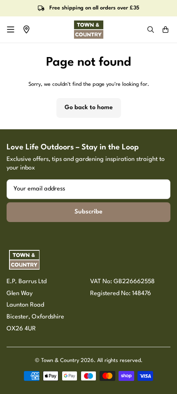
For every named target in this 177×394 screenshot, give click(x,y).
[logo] (88, 29)
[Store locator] (26, 29)
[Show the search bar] (151, 29)
